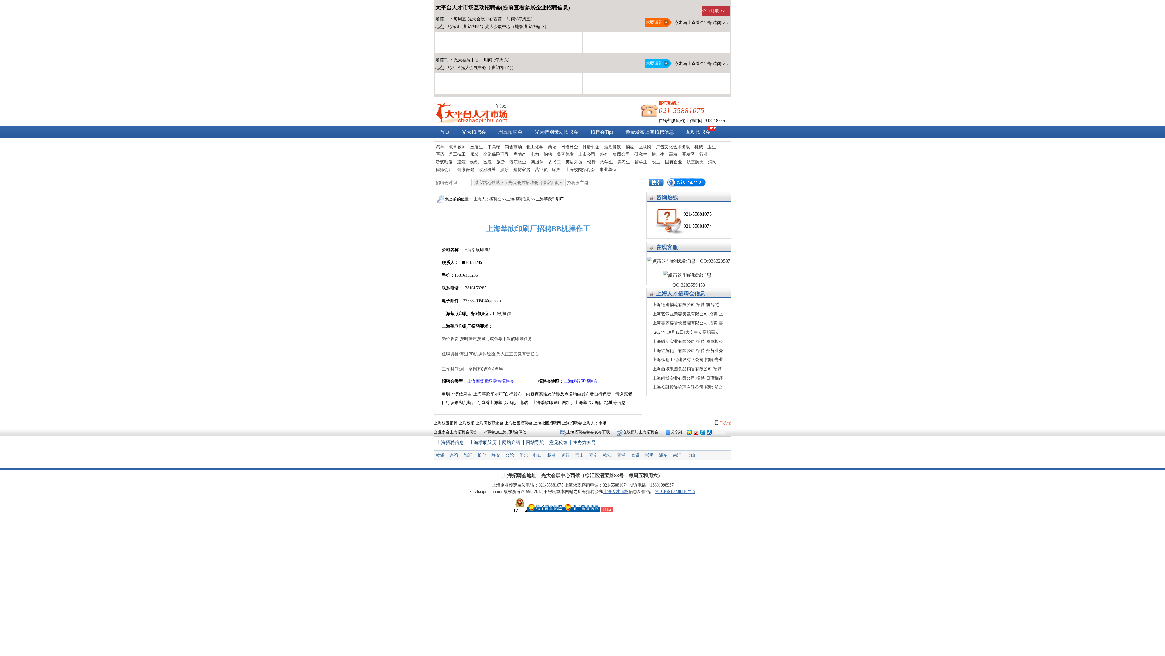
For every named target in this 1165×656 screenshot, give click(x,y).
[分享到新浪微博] (695, 432)
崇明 (649, 455)
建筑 (461, 162)
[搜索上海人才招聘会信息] (656, 182)
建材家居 (521, 169)
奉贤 (635, 455)
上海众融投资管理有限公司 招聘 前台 (688, 387)
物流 (630, 147)
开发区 (688, 154)
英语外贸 (574, 162)
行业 (703, 154)
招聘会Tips (601, 132)
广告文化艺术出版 (673, 147)
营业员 (541, 169)
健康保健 (465, 169)
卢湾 (454, 455)
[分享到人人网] (709, 432)
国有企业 (673, 162)
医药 (440, 154)
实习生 (623, 162)
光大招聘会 (474, 132)
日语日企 (569, 147)
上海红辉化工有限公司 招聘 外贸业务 (688, 350)
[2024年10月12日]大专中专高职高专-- (687, 332)
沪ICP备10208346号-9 (675, 491)
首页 (445, 132)
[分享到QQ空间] (689, 432)
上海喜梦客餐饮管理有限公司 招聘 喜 (688, 323)
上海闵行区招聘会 (581, 381)
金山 (691, 455)
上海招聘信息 (518, 199)
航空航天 (695, 162)
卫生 (711, 147)
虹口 (537, 455)
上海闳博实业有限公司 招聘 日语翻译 (688, 378)
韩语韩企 (590, 147)
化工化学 (534, 147)
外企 (604, 154)
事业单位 (607, 169)
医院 (487, 162)
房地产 (519, 154)
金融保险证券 (496, 154)
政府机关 (487, 169)
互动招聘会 (698, 132)
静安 (495, 455)
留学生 (641, 162)
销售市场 (513, 147)
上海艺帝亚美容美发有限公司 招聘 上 (688, 314)
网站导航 (535, 442)
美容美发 (565, 154)
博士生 (658, 154)
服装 (474, 154)
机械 (698, 147)
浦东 (663, 455)
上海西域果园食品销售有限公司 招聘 (687, 369)
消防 (712, 162)
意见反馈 (558, 442)
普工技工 (457, 154)
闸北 (523, 455)
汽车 (440, 147)
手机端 (724, 423)
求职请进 (654, 22)
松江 (607, 455)
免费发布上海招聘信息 (649, 132)
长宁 (482, 455)
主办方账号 (584, 442)
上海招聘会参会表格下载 (588, 432)
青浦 (621, 455)
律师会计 (444, 169)
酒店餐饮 (612, 147)
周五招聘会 (510, 132)
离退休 (537, 162)
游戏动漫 (444, 162)
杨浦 (551, 455)
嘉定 (593, 455)
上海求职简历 (483, 442)
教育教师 (457, 147)
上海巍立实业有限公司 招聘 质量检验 (688, 341)
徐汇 (468, 455)
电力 (535, 154)
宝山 (579, 455)
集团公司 (621, 154)
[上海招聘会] (471, 122)
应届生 (476, 147)
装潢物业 (517, 162)
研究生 (640, 154)
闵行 (565, 455)
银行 (591, 162)
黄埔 (440, 455)
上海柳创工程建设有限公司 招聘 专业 (688, 359)
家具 (556, 169)
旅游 (500, 162)
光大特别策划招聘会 (556, 132)
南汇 (677, 455)
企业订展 (713, 11)
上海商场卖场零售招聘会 (490, 381)
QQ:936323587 (714, 261)
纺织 (474, 162)
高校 (673, 154)
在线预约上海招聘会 (640, 432)
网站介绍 (511, 442)
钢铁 (548, 154)
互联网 (645, 147)
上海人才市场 (616, 491)
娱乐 (504, 169)
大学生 (606, 162)
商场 (552, 147)
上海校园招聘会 (580, 169)
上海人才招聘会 (675, 293)
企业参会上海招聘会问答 (455, 432)
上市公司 (586, 154)
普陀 (509, 455)
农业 (656, 162)
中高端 (494, 147)
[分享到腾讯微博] (702, 432)
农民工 (554, 162)
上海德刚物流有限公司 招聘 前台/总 (686, 304)
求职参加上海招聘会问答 (505, 432)
